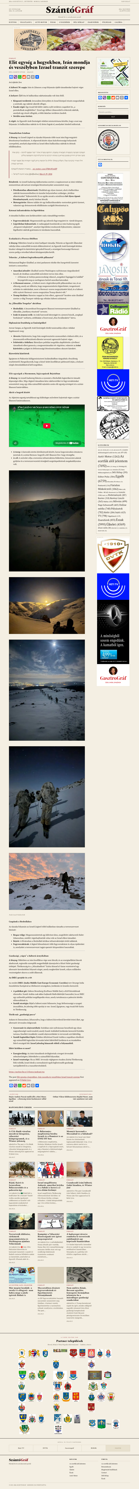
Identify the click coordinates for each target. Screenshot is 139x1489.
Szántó (69, 10)
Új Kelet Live (25, 1080)
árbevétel (115, 528)
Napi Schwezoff (108, 504)
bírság (115, 466)
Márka (108, 501)
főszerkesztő (113, 492)
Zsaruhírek (93, 22)
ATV (124, 453)
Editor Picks (106, 476)
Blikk (109, 466)
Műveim (120, 501)
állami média (104, 528)
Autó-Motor (41, 22)
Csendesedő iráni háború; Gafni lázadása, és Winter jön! (79, 1185)
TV (102, 515)
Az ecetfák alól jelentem (20, 1285)
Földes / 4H (103, 492)
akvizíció (118, 450)
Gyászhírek (64, 22)
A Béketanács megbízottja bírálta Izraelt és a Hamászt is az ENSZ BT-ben (50, 1135)
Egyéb (72, 1467)
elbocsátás (111, 481)
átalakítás (123, 528)
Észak (53, 22)
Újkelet (12, 58)
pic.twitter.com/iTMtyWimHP (45, 169)
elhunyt (119, 481)
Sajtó (120, 512)
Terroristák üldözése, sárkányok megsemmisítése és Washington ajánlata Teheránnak (19, 1239)
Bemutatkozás (106, 1467)
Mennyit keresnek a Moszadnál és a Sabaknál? (80, 1132)
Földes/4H (106, 22)
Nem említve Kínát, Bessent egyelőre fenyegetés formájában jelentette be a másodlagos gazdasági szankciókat (78, 1294)
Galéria (118, 22)
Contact (104, 1473)
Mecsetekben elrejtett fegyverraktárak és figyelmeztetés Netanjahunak (49, 1291)
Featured (104, 485)
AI (111, 450)
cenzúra (117, 470)
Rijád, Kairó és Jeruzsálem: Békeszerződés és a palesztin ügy (18, 1186)
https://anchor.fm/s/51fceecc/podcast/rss (27, 1072)
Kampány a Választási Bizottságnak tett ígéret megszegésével (50, 1237)
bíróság (123, 466)
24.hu (106, 450)
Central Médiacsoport (105, 470)
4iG (100, 450)
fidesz (122, 489)
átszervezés (102, 530)
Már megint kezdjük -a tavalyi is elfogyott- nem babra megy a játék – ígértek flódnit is (21, 1291)
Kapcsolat (126, 2)
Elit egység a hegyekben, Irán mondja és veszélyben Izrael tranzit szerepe (48, 1077)
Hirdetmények (117, 495)
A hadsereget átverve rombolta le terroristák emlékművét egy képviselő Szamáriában (78, 1238)
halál (105, 495)
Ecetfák (13, 22)
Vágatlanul (26, 22)
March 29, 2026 (46, 174)
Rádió (109, 512)
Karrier (104, 498)
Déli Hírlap (78, 22)
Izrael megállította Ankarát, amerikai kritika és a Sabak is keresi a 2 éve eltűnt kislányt (51, 1186)
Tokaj (109, 1424)
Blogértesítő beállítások (109, 1470)
